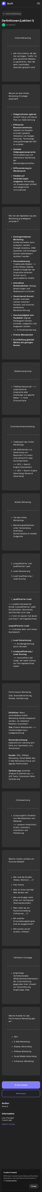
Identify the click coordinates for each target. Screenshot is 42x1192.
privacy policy (11, 1180)
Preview (22, 1093)
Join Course (22, 1085)
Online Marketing (13, 13)
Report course (8, 1124)
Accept (33, 1186)
